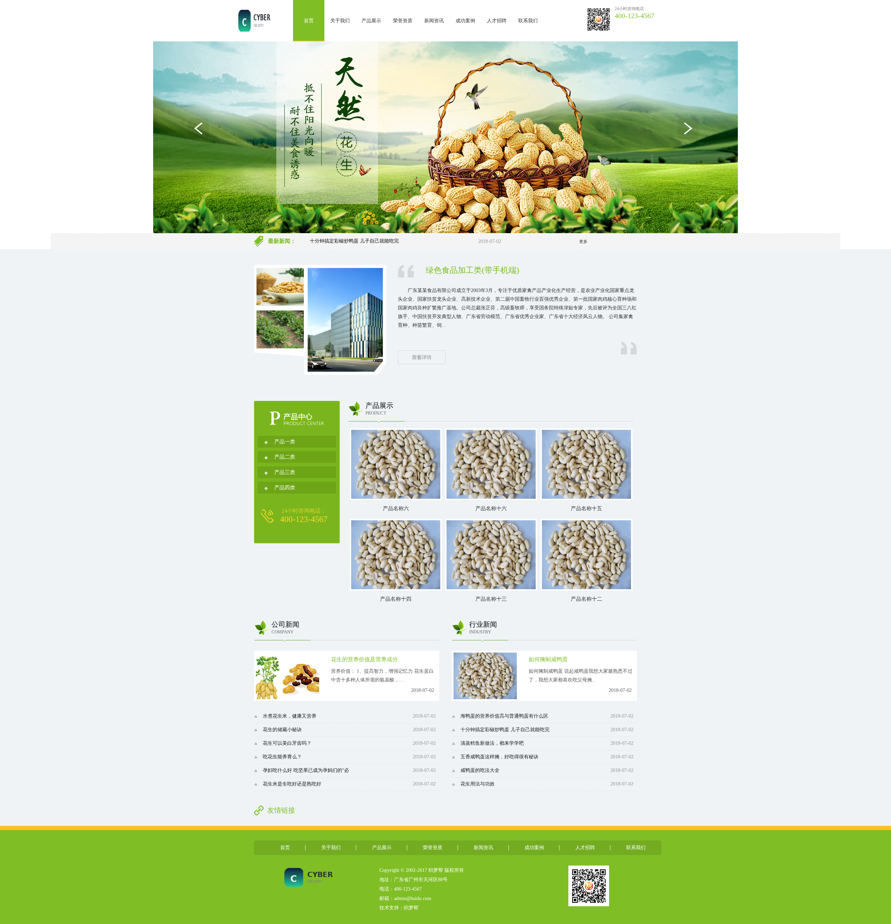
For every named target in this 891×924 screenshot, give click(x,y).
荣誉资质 (402, 20)
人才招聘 (496, 20)
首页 (309, 20)
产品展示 (371, 20)
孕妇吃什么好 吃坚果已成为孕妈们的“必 (306, 770)
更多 (583, 241)
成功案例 (465, 20)
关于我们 (340, 20)
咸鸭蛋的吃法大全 (479, 770)
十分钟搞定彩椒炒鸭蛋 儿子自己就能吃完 (505, 729)
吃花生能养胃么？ (282, 756)
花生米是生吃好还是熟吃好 (292, 784)
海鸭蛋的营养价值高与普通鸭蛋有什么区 (504, 716)
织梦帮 (411, 907)
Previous (200, 130)
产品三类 (284, 472)
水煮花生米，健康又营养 (289, 716)
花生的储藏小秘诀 (282, 729)
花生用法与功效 (477, 784)
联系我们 (528, 20)
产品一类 (284, 441)
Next (690, 130)
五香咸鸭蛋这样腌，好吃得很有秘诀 (499, 756)
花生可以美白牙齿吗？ (287, 743)
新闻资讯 (434, 20)
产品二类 (284, 457)
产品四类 (284, 487)
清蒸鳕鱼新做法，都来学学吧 (341, 241)
